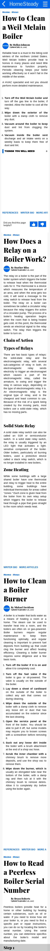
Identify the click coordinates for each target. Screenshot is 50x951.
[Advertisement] (25, 183)
